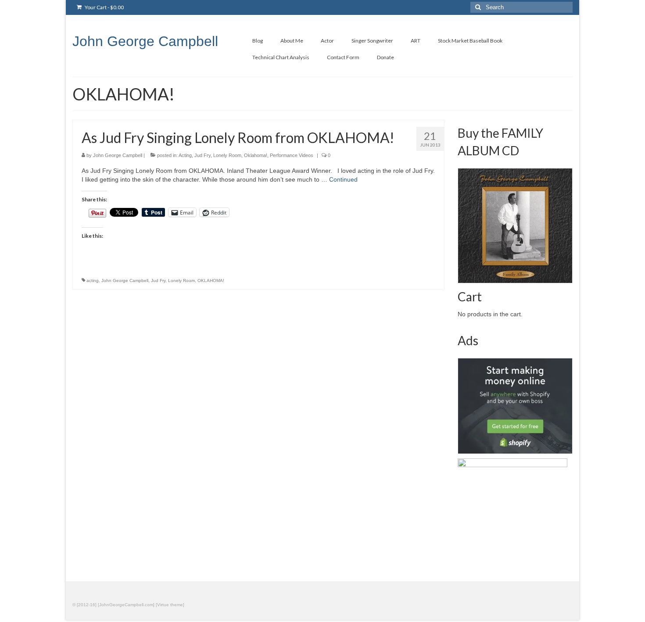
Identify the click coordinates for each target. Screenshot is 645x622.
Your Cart (104, 7)
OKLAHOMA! (210, 280)
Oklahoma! (255, 155)
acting (92, 280)
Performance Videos (291, 155)
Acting (185, 155)
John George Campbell (145, 41)
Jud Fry (202, 155)
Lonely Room (227, 155)
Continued (343, 179)
